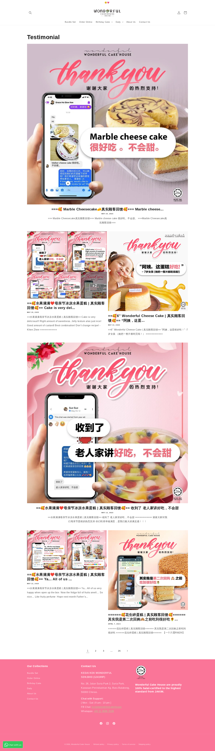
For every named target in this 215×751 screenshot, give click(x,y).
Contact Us (32, 699)
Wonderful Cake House (80, 744)
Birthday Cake (34, 683)
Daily (29, 688)
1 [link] (87, 651)
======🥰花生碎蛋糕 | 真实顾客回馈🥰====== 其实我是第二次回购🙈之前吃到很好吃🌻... (147, 617)
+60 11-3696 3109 (104, 711)
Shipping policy (145, 744)
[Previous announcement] (28, 3)
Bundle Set (32, 673)
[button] (30, 12)
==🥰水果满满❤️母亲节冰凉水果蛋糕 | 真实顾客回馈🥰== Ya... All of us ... (66, 577)
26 (119, 651)
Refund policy (98, 744)
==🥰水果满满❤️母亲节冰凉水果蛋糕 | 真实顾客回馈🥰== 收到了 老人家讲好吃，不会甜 (107, 508)
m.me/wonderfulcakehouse (107, 707)
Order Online (33, 678)
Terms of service (128, 744)
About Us (31, 693)
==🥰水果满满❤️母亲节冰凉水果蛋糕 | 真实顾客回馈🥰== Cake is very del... (66, 305)
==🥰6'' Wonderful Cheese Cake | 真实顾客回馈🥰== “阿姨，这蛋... (146, 318)
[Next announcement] (187, 3)
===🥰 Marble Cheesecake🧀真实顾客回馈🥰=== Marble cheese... (107, 209)
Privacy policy (113, 744)
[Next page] (127, 651)
